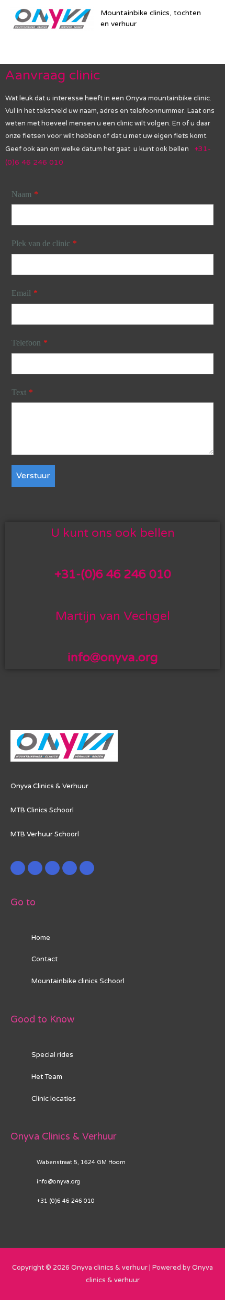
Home (40, 938)
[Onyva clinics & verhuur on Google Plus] (52, 868)
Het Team (46, 1077)
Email (21, 293)
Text (19, 392)
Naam (21, 194)
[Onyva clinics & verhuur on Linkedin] (87, 868)
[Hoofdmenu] (112, 46)
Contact (44, 959)
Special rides (52, 1055)
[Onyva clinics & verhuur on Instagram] (69, 868)
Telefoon (26, 342)
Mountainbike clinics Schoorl (78, 981)
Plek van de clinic (41, 243)
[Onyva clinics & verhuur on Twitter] (35, 868)
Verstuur (33, 475)
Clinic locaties (53, 1099)
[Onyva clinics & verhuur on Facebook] (17, 868)
